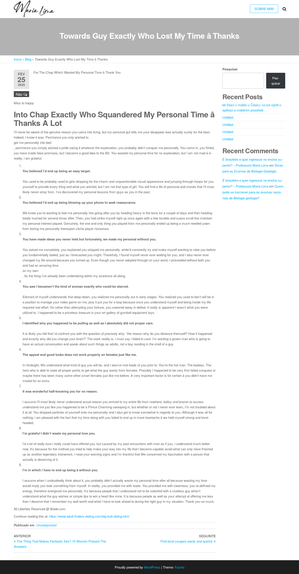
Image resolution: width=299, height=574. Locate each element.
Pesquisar (230, 69)
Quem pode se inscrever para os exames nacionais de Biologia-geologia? (253, 192)
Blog (28, 59)
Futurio (179, 567)
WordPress (152, 567)
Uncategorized (46, 525)
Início (17, 59)
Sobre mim (264, 8)
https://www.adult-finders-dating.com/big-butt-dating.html (89, 516)
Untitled (227, 117)
